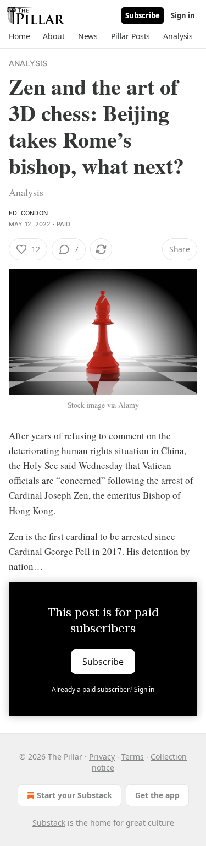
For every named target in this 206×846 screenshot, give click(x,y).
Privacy (102, 756)
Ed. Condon (28, 213)
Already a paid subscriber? (103, 689)
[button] (19, 36)
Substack (48, 822)
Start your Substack (74, 795)
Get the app (157, 795)
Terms (132, 756)
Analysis (28, 63)
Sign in (183, 15)
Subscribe (142, 15)
